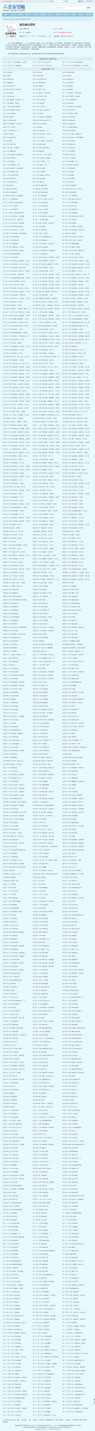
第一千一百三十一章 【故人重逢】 (12, 1360)
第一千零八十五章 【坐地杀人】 (71, 1305)
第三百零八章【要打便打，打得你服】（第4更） (46, 421)
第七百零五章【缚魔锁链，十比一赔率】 (73, 874)
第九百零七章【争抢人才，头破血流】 (43, 1103)
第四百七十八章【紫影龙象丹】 (11, 617)
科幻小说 (50, 14)
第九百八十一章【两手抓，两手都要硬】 (14, 1189)
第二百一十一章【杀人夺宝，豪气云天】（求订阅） (17, 312)
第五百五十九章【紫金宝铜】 (11, 709)
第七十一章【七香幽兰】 (69, 151)
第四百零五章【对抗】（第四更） (72, 531)
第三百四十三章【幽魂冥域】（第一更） (14, 463)
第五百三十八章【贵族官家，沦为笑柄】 (14, 685)
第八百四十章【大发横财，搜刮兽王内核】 (74, 1028)
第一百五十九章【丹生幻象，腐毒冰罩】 (73, 250)
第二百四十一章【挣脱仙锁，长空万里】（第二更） (17, 346)
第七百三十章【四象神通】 (10, 904)
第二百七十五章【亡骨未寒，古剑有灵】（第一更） (47, 384)
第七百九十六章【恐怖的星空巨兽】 (12, 980)
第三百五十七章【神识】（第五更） (72, 476)
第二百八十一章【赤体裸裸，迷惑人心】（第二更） (47, 391)
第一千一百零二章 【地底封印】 (41, 1326)
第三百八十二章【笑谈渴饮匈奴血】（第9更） (15, 507)
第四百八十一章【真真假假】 (11, 620)
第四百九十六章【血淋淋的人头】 (12, 637)
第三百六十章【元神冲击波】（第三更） (73, 480)
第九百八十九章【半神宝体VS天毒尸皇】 (74, 1196)
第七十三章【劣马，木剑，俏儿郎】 (42, 154)
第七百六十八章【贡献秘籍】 (70, 946)
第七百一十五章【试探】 (9, 887)
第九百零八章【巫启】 (69, 1100)
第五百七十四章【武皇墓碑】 (11, 726)
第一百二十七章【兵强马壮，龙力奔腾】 (14, 216)
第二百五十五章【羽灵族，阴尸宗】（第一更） (75, 360)
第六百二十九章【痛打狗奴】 (41, 788)
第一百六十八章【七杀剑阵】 (11, 257)
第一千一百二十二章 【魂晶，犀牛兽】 (13, 1350)
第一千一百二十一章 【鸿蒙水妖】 (72, 1346)
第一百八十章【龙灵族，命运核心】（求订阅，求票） (77, 274)
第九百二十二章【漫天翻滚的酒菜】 (42, 1120)
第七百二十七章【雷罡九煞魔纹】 (12, 901)
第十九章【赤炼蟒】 (8, 93)
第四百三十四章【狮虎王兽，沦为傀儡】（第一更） (47, 565)
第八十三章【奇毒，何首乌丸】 (71, 165)
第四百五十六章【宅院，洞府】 (71, 589)
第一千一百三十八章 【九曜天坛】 (12, 1367)
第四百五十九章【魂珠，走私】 (71, 593)
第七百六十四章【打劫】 (39, 942)
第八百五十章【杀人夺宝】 (10, 1041)
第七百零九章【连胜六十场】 (11, 880)
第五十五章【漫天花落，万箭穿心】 (42, 134)
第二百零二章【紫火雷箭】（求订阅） (13, 302)
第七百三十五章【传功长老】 (70, 908)
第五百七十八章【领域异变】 (41, 730)
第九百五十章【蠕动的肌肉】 (70, 1151)
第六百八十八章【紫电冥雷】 (11, 856)
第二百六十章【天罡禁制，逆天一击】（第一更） (46, 367)
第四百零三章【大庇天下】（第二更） (13, 531)
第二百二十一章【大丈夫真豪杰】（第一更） (45, 322)
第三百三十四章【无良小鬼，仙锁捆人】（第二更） (17, 452)
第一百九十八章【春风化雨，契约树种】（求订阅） (76, 295)
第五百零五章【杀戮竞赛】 (10, 648)
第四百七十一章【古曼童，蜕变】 (72, 606)
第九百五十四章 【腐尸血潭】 (11, 1158)
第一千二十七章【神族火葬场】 (41, 1240)
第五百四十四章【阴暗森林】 (11, 692)
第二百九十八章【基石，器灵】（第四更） (14, 411)
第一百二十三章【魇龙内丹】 (70, 209)
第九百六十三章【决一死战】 (11, 1168)
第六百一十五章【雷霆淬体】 (70, 771)
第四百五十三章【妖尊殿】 (70, 586)
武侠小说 (20, 14)
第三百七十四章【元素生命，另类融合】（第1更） (46, 497)
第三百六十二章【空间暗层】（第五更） (44, 483)
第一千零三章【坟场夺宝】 (40, 1213)
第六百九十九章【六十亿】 (70, 867)
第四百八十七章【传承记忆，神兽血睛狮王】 (15, 627)
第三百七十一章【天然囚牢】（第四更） (44, 493)
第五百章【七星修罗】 (39, 641)
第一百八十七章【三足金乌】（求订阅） (14, 284)
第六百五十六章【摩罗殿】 (40, 819)
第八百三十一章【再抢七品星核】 (72, 1017)
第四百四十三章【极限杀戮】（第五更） (44, 576)
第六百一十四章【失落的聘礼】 (41, 771)
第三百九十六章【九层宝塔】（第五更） (73, 521)
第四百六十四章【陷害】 (39, 600)
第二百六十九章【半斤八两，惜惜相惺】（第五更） (47, 377)
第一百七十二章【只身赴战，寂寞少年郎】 (14, 267)
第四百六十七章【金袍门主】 (41, 603)
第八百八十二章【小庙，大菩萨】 (12, 1072)
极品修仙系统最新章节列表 (23, 19)
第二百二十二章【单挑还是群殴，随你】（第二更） (76, 322)
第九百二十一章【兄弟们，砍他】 (12, 1120)
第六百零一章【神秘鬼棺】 (10, 757)
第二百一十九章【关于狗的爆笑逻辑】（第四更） (76, 319)
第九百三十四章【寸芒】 (39, 1134)
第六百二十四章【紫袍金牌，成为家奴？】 (74, 781)
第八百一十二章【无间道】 (40, 997)
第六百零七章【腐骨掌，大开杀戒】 (12, 764)
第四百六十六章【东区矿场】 (11, 603)
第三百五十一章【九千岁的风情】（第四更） (75, 469)
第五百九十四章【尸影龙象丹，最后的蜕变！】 (75, 747)
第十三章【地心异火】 (9, 86)
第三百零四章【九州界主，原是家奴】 (13, 418)
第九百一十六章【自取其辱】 (41, 1113)
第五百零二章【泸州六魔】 (10, 644)
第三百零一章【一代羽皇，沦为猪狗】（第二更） (16, 415)
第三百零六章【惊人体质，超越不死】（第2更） (76, 418)
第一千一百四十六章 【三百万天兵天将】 (74, 1374)
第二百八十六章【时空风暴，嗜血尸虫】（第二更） (17, 397)
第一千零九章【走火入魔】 (40, 1220)
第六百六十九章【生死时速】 (70, 832)
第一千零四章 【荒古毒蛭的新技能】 (72, 1213)
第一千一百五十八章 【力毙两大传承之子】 (74, 1387)
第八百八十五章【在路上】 (10, 1076)
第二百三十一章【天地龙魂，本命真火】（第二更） (76, 332)
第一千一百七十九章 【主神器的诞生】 (73, 62)
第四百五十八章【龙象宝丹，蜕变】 (42, 593)
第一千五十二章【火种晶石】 (70, 1268)
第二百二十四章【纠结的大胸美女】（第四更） (45, 326)
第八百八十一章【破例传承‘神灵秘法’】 (73, 1069)
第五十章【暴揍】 (37, 127)
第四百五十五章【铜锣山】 (40, 589)
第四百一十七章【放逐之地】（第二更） (73, 545)
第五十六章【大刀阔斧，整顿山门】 (72, 134)
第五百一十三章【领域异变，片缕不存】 (73, 654)
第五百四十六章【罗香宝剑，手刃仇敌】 (73, 692)
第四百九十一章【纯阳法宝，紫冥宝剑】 (44, 630)
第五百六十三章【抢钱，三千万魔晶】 (43, 713)
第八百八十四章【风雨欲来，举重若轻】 (73, 1072)
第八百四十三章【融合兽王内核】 (72, 1031)
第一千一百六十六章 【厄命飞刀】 (42, 1398)
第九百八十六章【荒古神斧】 (70, 1192)
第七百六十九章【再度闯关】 (11, 949)
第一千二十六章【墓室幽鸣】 (11, 1240)
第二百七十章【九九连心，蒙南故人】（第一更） (76, 377)
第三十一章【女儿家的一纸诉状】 (12, 106)
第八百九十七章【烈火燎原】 (11, 1089)
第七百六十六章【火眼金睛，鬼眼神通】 (14, 946)
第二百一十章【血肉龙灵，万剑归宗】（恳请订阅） (76, 308)
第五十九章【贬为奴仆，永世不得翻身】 (73, 137)
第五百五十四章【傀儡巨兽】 (41, 702)
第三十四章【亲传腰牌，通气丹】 (12, 110)
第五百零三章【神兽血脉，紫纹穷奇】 (43, 644)
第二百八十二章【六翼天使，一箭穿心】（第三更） (76, 391)
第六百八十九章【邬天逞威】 (41, 856)
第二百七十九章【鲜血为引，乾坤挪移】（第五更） (76, 387)
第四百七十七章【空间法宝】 (70, 613)
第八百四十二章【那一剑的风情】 (42, 1031)
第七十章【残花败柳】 (39, 151)
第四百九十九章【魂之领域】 (11, 641)
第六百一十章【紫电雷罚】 (10, 767)
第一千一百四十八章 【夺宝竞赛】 (42, 1377)
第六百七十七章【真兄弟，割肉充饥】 (43, 843)
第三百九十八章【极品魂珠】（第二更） (44, 524)
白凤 (30, 1420)
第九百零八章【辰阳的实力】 (70, 1103)
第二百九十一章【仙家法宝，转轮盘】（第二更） (76, 401)
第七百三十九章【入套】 (9, 915)
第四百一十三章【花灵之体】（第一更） (44, 541)
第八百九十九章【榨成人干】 (70, 1089)
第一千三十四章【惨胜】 (69, 1247)
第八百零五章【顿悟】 (9, 990)
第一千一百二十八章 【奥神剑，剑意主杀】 (14, 1357)
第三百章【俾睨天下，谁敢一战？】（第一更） (75, 411)
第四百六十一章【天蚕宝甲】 (41, 596)
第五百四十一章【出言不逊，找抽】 (12, 689)
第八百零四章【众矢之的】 (70, 987)
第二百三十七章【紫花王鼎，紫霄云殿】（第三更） (76, 339)
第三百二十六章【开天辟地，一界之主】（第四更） (47, 442)
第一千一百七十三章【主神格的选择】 (73, 1405)
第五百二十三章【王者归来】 (11, 668)
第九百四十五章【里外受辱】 (11, 1148)
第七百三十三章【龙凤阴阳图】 (11, 908)
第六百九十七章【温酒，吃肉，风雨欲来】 (14, 867)
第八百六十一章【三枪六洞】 (70, 1052)
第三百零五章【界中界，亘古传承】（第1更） (45, 418)
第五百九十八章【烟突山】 (10, 754)
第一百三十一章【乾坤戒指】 (41, 219)
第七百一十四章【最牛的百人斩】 (72, 884)
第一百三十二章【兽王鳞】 (70, 219)
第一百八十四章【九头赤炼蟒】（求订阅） (14, 281)
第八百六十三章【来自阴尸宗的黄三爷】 (44, 1055)
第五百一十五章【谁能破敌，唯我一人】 (44, 658)
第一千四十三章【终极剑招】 (70, 1257)
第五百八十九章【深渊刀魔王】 (11, 743)
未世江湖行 (24, 1420)
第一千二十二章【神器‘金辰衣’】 (71, 1233)
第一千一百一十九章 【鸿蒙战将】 (12, 1346)
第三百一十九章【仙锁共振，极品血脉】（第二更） (17, 435)
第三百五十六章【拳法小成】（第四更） (44, 476)
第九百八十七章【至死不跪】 (11, 1196)
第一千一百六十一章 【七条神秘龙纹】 (73, 1391)
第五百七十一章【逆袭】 (9, 723)
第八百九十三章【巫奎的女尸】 (71, 1083)
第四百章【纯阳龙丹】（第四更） (12, 528)
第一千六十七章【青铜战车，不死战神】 (73, 1285)
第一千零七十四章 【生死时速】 (11, 1295)
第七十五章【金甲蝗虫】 (9, 158)
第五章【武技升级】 (38, 75)
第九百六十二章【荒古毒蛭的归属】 (72, 1165)
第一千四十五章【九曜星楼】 (41, 1261)
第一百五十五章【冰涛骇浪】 (41, 247)
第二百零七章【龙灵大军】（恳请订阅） (73, 305)
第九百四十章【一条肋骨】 (40, 1141)
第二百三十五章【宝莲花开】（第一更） (14, 339)
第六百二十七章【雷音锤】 (70, 785)
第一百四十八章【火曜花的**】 (11, 240)
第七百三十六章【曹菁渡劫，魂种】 (12, 911)
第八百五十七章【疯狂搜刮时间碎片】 (43, 1048)
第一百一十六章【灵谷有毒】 (41, 202)
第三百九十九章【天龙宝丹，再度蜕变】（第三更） (76, 524)
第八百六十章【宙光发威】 (40, 1052)
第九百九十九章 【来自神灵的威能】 (13, 1209)
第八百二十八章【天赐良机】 (70, 1014)
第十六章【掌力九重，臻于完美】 (12, 89)
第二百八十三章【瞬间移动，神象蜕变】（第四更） (17, 394)
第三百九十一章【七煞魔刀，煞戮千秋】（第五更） (17, 517)
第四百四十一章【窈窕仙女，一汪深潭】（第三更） (76, 572)
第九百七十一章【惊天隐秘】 (70, 1175)
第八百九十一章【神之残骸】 (11, 1083)
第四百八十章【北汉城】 (69, 617)
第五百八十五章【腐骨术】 (70, 737)
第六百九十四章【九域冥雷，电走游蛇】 (14, 863)
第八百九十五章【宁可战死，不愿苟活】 (44, 1086)
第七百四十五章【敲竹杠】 (10, 922)
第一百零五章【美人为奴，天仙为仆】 (73, 189)
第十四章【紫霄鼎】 (38, 86)
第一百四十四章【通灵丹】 (70, 233)
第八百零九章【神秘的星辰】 (41, 993)
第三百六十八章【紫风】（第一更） (42, 490)
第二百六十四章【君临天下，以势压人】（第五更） (76, 370)
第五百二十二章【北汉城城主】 (71, 665)
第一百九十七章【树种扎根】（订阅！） (44, 295)
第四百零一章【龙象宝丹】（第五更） (43, 528)
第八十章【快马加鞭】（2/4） (71, 161)
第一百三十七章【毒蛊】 (39, 226)
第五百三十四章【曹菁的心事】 (71, 678)
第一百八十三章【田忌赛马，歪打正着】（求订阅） (76, 278)
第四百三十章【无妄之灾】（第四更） (13, 562)
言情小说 (28, 14)
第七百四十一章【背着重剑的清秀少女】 (73, 915)
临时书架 (88, 14)
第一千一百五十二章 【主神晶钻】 (72, 1381)
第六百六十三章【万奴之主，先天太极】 (73, 826)
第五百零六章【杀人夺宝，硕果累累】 (43, 648)
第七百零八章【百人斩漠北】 (70, 877)
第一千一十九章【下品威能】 (70, 1230)
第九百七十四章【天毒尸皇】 (70, 1178)
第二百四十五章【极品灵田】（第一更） (44, 350)
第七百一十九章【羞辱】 (39, 891)
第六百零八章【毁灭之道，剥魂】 (42, 764)
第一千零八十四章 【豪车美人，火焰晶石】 (44, 1305)
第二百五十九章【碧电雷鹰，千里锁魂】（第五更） (17, 367)
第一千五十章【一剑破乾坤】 (11, 1268)
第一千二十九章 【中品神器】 (11, 1244)
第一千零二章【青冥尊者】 (10, 1213)
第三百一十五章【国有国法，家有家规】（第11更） (76, 428)
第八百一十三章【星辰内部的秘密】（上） (74, 997)
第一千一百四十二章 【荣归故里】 (42, 1370)
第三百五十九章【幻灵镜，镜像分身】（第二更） (46, 480)
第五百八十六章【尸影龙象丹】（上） (13, 740)
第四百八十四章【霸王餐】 (10, 624)
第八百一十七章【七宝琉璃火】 (11, 1004)
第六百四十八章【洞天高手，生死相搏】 (73, 809)
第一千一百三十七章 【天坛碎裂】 (72, 1363)
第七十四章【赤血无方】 (69, 154)
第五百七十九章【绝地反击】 (70, 730)
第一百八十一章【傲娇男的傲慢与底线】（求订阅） (17, 278)
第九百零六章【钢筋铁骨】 (10, 1100)
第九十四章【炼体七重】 (9, 178)
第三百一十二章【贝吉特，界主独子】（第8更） (76, 425)
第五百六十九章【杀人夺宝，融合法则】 (44, 719)
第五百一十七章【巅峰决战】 (11, 661)
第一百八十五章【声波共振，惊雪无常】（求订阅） (47, 281)
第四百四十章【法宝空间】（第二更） (43, 572)
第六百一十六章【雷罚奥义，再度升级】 (14, 774)
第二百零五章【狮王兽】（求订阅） (12, 305)
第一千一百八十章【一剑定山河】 (42, 62)
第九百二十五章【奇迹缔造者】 (41, 1124)
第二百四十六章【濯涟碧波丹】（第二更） (74, 350)
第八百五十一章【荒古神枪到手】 (42, 1041)
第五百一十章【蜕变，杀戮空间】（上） (73, 651)
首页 (5, 14)
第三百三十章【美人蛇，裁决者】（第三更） (75, 445)
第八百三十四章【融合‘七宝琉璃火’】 (72, 1021)
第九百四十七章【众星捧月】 (70, 1148)
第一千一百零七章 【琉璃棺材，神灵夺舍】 (14, 1333)
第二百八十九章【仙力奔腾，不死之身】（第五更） (17, 401)
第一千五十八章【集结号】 (70, 1274)
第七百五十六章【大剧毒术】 (70, 932)
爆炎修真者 (6, 1422)
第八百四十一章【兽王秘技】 (11, 1031)
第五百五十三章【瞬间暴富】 (11, 702)
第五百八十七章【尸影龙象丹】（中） (43, 740)
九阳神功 (35, 1420)
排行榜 (73, 14)
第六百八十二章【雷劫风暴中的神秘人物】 (14, 850)
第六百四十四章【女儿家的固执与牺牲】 (44, 805)
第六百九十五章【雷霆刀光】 (41, 863)
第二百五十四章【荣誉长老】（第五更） (44, 360)
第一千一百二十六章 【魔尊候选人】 (43, 1353)
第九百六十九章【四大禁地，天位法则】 (14, 1175)
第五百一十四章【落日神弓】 (11, 658)
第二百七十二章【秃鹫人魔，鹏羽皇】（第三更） (46, 380)
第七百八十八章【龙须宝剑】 (41, 970)
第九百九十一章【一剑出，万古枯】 (42, 1199)
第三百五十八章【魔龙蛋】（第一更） (13, 480)
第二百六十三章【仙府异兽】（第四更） (44, 370)
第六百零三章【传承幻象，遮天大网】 (73, 757)
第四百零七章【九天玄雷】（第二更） (43, 534)
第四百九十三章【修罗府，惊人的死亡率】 (14, 634)
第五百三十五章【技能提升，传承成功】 (14, 682)
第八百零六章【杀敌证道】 (40, 990)
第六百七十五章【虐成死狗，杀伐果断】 (73, 839)
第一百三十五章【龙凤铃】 (70, 223)
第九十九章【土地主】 (69, 182)
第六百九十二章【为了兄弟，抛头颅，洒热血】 (45, 860)
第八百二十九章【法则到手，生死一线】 (14, 1017)
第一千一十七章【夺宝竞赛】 (11, 1230)
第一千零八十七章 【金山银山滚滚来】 (43, 1309)
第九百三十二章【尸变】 (69, 1131)
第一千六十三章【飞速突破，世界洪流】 (44, 1281)
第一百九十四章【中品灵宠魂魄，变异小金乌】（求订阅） (48, 291)
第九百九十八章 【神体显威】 (71, 1206)
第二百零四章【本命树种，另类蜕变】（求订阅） (76, 302)
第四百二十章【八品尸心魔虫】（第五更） (74, 548)
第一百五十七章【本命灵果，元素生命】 (14, 250)
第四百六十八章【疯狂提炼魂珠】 (72, 603)
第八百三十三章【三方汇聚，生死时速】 (44, 1021)
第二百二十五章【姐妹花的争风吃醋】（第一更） (76, 326)
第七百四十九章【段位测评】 (41, 925)
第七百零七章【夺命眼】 (39, 877)
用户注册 (89, 1)
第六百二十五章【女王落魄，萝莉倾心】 (14, 785)
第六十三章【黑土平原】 (9, 144)
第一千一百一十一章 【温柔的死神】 (43, 1336)
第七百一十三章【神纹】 (39, 884)
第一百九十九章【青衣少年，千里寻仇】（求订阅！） (17, 298)
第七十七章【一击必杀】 (69, 158)
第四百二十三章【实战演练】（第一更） (73, 552)
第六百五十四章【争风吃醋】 (70, 815)
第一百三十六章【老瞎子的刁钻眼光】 (13, 226)
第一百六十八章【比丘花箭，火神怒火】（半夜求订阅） (78, 260)
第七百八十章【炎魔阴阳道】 (70, 959)
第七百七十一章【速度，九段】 (71, 949)
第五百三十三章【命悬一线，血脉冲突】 (44, 678)
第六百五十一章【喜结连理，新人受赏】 (73, 812)
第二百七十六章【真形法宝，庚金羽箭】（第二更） (76, 384)
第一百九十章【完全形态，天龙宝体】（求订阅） (16, 288)
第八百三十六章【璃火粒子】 (41, 1024)
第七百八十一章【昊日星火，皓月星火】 (14, 963)
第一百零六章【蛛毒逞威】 (10, 192)
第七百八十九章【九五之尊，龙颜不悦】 (73, 970)
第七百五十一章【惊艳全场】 (11, 928)
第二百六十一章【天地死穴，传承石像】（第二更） (76, 367)
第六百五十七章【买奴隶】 (70, 819)
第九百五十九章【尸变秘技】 (70, 1161)
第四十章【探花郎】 (8, 117)
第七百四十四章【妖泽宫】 (70, 918)
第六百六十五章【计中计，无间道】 (42, 829)
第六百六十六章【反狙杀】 (70, 829)
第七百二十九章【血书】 (69, 901)
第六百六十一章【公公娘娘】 (11, 826)
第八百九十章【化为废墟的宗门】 (72, 1079)
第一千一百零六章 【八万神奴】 (71, 1329)
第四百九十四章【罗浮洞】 (40, 634)
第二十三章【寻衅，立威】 (40, 96)
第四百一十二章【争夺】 (9, 541)
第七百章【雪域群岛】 (9, 870)
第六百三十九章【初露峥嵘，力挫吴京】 (73, 798)
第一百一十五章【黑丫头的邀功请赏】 (13, 202)
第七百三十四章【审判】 (39, 908)
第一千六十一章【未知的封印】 (71, 1278)
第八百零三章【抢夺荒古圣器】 (41, 987)
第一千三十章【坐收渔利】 (40, 1244)
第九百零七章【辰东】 (39, 1100)
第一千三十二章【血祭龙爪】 (11, 1247)
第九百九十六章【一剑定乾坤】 (11, 1206)
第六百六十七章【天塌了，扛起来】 (12, 832)
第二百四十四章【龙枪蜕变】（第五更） (14, 350)
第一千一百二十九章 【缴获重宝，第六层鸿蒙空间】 (47, 1357)
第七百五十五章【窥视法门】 (41, 932)
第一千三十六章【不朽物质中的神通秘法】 (44, 1250)
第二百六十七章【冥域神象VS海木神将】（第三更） (77, 373)
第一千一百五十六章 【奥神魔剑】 (12, 1387)
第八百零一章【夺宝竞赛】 (70, 983)
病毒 (18, 1420)
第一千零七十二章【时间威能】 (41, 1292)
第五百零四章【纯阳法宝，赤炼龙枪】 (73, 644)
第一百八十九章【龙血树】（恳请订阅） (73, 284)
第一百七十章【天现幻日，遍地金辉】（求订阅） (46, 264)
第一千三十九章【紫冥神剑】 (41, 1254)
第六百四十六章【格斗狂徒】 (11, 809)
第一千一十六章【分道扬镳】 (70, 1226)
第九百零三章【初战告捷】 (10, 1096)
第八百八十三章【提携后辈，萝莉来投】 (44, 1072)
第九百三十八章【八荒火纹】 (70, 1137)
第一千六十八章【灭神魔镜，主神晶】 (13, 1288)
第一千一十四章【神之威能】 (11, 1226)
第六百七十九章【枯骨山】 (10, 846)
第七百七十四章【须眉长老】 (70, 952)
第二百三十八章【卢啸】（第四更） (12, 343)
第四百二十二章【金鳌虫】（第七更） (43, 552)
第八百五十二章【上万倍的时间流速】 (73, 1041)
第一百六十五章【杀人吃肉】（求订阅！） (74, 257)
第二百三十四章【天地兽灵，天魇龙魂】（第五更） (76, 336)
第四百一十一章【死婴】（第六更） (72, 538)
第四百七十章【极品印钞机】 (41, 606)
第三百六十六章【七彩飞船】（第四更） (73, 487)
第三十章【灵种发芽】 (69, 103)
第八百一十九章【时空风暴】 (70, 1004)
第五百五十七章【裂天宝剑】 (41, 706)
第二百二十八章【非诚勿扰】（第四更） (73, 329)
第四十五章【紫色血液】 (69, 120)
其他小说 (65, 14)
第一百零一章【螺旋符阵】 (40, 185)
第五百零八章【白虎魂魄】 (10, 651)
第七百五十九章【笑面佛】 (70, 935)
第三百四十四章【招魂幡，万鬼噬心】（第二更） (46, 463)
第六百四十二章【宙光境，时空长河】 (73, 802)
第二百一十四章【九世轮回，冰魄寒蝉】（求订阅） (17, 315)
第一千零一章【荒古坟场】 (70, 1209)
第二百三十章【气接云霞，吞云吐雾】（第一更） (46, 332)
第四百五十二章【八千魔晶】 (41, 586)
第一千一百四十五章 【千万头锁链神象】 (44, 1374)
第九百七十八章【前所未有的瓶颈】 (12, 1185)
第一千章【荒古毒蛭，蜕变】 (41, 1209)
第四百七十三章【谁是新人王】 (41, 610)
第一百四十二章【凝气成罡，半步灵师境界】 (15, 233)
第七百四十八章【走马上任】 (11, 925)
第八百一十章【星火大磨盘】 (70, 993)
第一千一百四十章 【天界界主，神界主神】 (74, 1367)
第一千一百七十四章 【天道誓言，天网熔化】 (15, 1408)
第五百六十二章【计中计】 (10, 713)
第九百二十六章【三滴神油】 (70, 1124)
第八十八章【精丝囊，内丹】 (11, 171)
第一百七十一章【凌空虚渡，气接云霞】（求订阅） (76, 264)
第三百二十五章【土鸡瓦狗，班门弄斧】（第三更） (17, 442)
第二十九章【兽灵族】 (39, 103)
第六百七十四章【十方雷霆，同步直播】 (44, 839)
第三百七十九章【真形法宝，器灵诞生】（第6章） (16, 504)
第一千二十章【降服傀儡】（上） (12, 1233)
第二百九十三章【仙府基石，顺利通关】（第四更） (47, 404)
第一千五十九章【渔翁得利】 (11, 1278)
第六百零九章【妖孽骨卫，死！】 (72, 764)
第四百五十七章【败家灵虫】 (11, 593)
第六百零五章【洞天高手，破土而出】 (43, 761)
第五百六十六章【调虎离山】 (41, 716)
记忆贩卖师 (68, 1420)
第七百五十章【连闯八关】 (70, 925)
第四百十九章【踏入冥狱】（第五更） (43, 582)
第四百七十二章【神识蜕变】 (11, 610)
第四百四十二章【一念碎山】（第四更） (14, 576)
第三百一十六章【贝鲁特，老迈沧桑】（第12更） (16, 432)
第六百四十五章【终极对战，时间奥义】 (73, 805)
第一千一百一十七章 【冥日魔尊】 (42, 1343)
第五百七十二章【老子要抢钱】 (41, 723)
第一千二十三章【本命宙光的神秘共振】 (14, 1237)
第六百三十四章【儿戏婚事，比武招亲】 (14, 795)
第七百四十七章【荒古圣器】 (70, 922)
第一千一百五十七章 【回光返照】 (42, 1387)
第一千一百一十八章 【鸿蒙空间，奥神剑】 (74, 1343)
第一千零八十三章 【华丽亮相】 (11, 1305)
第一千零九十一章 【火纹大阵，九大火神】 (74, 1312)
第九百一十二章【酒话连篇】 (11, 1110)
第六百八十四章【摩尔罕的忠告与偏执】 (73, 850)
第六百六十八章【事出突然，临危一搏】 (44, 832)
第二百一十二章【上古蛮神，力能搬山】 (44, 312)
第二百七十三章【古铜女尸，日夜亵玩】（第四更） (76, 380)
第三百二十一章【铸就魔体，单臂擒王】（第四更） (76, 435)
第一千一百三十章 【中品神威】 (71, 1357)
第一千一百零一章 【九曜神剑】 (11, 1326)
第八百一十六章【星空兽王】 (70, 1000)
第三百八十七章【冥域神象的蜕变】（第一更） (75, 511)
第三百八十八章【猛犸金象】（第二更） (14, 514)
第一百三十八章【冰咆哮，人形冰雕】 (73, 226)
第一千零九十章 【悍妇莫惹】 (41, 1312)
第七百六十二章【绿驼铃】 (70, 939)
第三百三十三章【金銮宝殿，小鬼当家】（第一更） (76, 449)
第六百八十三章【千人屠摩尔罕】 (42, 850)
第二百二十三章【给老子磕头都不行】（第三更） (16, 326)
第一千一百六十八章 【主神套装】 (12, 1401)
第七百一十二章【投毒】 (9, 884)
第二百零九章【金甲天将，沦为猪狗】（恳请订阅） (47, 308)
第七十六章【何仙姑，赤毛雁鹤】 (42, 158)
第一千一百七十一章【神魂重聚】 (12, 1405)
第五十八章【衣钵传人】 (39, 137)
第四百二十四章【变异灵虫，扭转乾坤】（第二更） (17, 555)
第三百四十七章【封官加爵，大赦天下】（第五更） (47, 466)
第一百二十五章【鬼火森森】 (41, 212)
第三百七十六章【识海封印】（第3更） (13, 500)
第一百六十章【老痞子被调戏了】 (12, 254)
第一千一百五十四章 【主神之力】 (42, 1384)
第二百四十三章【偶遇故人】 (70, 346)
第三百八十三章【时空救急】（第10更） (44, 507)
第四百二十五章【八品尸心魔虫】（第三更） (45, 555)
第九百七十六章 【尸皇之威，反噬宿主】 (44, 1182)
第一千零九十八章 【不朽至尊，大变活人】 (14, 1322)
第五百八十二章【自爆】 (69, 733)
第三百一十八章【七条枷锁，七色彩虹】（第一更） (76, 432)
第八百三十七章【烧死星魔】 (70, 1024)
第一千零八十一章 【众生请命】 (41, 1302)
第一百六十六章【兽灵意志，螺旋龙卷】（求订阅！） (17, 260)
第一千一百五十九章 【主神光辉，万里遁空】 (15, 1391)
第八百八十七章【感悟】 (69, 1076)
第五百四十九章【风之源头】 (70, 695)
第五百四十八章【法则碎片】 (41, 695)
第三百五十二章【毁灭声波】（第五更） (14, 473)
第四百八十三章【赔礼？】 (70, 620)
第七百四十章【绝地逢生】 (40, 915)
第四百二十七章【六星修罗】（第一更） (14, 558)
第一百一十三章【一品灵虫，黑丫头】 (43, 199)
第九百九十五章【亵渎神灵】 (70, 1202)
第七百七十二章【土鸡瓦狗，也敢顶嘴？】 (14, 952)
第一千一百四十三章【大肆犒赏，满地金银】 (75, 1370)
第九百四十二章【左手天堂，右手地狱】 (14, 1144)
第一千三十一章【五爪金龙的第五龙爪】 (73, 1244)
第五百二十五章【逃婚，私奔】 (71, 668)
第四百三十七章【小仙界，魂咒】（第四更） (45, 569)
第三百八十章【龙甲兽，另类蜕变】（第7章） (45, 504)
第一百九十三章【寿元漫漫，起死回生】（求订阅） (17, 291)
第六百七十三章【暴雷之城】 (11, 839)
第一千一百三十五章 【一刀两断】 (12, 1363)
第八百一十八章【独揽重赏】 (41, 1004)
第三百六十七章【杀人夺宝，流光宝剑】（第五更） (17, 490)
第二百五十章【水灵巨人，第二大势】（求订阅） (16, 356)
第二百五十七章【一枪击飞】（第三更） (44, 363)
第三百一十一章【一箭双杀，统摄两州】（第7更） (46, 425)
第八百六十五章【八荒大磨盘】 (11, 1059)
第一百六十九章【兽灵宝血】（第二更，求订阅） (16, 264)
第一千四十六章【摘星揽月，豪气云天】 (73, 1261)
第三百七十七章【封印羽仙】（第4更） (43, 500)
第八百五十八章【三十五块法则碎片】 (73, 1048)
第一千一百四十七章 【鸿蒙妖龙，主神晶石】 (15, 1377)
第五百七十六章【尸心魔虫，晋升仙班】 (73, 726)
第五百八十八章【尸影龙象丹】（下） (73, 740)
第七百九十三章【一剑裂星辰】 (11, 976)
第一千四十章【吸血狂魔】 (70, 1254)
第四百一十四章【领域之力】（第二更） (73, 541)
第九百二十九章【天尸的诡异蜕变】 (72, 1127)
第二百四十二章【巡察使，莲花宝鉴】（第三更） (46, 346)
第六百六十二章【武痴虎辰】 (41, 826)
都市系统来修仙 (49, 1420)
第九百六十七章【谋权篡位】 (41, 1172)
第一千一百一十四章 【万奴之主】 (42, 1339)
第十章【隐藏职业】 (8, 82)
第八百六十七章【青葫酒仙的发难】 (72, 1059)
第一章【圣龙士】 (8, 72)
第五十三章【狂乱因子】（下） (41, 130)
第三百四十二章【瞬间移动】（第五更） (73, 459)
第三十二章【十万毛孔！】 (40, 106)
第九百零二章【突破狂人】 (70, 1093)
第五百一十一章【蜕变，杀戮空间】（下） (14, 654)
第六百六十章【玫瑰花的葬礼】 (71, 822)
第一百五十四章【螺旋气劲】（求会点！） (14, 247)
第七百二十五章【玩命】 (39, 898)
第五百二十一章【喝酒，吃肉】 (41, 665)
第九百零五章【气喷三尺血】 (70, 1096)
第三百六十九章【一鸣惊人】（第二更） (73, 490)
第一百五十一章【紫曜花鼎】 (11, 243)
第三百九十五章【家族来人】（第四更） (44, 521)
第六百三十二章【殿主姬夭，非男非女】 (44, 791)
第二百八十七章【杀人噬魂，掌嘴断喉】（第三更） (47, 397)
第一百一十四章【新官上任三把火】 (72, 199)
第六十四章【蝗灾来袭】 (39, 144)
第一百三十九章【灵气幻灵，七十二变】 (14, 230)
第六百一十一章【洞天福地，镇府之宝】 (44, 767)
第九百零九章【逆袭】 (9, 1107)
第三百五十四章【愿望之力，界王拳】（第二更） (76, 473)
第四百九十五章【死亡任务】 (70, 634)
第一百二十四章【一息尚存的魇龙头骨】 (14, 212)
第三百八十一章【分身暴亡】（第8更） (73, 504)
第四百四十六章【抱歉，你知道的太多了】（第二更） (47, 579)
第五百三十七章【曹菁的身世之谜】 (72, 682)
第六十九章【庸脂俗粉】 (9, 151)
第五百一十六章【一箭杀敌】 (70, 658)
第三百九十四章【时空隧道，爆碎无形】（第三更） (17, 521)
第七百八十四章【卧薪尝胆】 (11, 966)
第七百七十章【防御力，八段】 (41, 949)
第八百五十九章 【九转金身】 (11, 1052)
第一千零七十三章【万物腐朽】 (71, 1292)
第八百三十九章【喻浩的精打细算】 (42, 1028)
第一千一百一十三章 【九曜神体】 (12, 1339)
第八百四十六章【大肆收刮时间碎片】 (73, 1035)
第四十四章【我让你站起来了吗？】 (42, 120)
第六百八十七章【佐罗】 (69, 853)
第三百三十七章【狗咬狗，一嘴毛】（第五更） (15, 456)
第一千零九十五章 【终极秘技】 (11, 1319)
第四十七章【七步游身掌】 (40, 123)
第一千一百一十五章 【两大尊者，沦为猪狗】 (75, 1339)
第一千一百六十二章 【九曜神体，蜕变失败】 (15, 1394)
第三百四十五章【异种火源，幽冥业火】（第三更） (76, 463)
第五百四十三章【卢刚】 (69, 689)
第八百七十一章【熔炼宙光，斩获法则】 (14, 1065)
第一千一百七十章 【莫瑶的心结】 (72, 1401)
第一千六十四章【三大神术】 (70, 1281)
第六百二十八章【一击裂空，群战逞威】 (14, 788)
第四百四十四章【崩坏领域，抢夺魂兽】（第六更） (76, 576)
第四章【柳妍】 (7, 75)
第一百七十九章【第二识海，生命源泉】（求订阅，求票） (48, 274)
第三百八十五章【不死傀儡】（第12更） (14, 511)
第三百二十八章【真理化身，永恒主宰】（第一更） (17, 445)
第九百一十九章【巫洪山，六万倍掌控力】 (44, 1117)
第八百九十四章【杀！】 (9, 1086)
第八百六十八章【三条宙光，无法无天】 (14, 1062)
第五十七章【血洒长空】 (9, 137)
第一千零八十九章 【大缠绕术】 (11, 1312)
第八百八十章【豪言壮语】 (40, 1069)
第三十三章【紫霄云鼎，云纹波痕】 (72, 106)
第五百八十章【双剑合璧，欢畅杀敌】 (13, 733)
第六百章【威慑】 (67, 754)
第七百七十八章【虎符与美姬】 (11, 959)
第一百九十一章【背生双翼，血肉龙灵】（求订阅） (47, 288)
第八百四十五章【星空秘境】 (41, 1035)
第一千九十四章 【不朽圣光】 (71, 1315)
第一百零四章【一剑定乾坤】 (41, 189)
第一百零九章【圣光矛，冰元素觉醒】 (13, 195)
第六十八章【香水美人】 (69, 147)
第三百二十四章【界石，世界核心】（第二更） (75, 439)
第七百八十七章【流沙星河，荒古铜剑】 (14, 970)
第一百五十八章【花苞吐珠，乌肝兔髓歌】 (44, 250)
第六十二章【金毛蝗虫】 (69, 141)
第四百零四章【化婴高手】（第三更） (43, 531)
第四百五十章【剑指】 (69, 582)
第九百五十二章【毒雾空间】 (41, 1154)
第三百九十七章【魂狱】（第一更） (12, 524)
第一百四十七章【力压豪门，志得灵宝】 (73, 236)
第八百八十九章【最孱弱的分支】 (42, 1079)
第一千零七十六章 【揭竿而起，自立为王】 (74, 1295)
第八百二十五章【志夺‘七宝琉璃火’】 (72, 1011)
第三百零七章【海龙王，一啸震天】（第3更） (15, 421)
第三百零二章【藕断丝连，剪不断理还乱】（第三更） (47, 415)
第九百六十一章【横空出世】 (41, 1165)
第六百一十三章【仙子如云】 (11, 771)
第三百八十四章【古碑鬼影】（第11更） (73, 507)
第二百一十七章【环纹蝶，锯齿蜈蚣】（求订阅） (16, 319)
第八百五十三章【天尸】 (9, 1045)
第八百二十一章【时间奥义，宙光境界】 (44, 1007)
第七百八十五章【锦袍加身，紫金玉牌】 (44, 966)
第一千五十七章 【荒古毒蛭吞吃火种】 (43, 1274)
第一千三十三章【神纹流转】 (41, 1247)
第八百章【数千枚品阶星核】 (41, 983)
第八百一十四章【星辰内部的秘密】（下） (14, 1000)
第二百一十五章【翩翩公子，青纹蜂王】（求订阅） (47, 315)
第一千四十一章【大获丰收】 (11, 1257)
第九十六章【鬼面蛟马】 (69, 178)
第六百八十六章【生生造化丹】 (41, 853)
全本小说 (80, 14)
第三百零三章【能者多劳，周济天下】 (73, 415)
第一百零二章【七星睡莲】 (70, 185)
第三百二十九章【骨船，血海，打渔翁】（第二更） (47, 445)
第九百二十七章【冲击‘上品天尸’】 (12, 1127)
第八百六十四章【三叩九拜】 (70, 1055)
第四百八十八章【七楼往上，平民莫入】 (44, 627)
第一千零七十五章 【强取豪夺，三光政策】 (44, 1295)
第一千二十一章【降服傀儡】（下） (42, 1233)
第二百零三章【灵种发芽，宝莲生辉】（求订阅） (46, 302)
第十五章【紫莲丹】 (68, 86)
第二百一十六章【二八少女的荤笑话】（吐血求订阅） (77, 315)
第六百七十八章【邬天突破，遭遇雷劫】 (73, 843)
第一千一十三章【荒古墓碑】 (70, 1223)
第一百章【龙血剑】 (8, 185)
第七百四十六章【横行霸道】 (41, 922)
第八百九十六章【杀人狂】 (70, 1086)
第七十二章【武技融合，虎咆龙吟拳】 (13, 154)
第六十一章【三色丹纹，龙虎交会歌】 (43, 141)
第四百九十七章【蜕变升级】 (41, 637)
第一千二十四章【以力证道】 (41, 1237)
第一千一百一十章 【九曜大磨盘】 (12, 1336)
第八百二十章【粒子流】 (9, 1007)
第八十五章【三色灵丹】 (39, 168)
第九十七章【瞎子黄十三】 (10, 182)
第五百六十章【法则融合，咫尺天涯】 (43, 709)
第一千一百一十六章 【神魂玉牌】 (12, 1343)
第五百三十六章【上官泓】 (40, 682)
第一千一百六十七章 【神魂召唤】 (72, 1398)
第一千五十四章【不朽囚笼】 (41, 1271)
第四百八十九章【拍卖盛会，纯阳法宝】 (73, 627)
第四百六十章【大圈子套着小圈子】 (12, 596)
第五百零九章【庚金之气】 (40, 651)
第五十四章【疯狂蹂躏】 (69, 130)
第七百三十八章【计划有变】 (70, 911)
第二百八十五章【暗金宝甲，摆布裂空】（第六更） (76, 394)
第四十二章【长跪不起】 (69, 117)
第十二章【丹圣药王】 (69, 82)
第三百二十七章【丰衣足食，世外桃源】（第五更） (76, 442)
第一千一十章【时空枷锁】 (70, 1220)
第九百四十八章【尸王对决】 (11, 1151)
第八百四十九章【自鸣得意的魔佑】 (72, 1038)
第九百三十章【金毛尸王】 (10, 1131)
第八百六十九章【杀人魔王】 (41, 1062)
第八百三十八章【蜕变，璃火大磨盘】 (13, 1028)
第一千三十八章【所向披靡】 (11, 1254)
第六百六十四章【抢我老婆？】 (11, 829)
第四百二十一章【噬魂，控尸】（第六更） (14, 552)
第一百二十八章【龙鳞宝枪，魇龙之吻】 (44, 216)
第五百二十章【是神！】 (9, 665)
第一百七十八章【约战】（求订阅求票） (14, 274)
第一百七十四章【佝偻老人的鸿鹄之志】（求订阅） (76, 267)
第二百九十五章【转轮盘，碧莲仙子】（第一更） (16, 408)
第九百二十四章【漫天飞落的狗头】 (12, 1124)
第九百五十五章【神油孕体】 (41, 1158)
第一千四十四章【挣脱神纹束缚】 (12, 1261)
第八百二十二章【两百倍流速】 (71, 1007)
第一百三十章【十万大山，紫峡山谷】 (13, 219)
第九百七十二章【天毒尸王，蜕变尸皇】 (14, 1178)
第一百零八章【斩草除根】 (70, 192)
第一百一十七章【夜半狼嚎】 (70, 202)
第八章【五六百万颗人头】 (40, 79)
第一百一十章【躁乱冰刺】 (40, 195)
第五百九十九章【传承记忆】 (41, 754)
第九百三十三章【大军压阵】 (11, 1134)
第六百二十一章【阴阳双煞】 (70, 778)
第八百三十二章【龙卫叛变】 (11, 1021)
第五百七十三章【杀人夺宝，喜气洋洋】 (73, 723)
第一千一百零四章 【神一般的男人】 (13, 1329)
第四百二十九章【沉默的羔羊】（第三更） (74, 558)
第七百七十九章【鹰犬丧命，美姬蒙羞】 (44, 959)
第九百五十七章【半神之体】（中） (12, 1161)
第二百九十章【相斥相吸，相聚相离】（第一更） (46, 401)
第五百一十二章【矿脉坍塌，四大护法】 (44, 654)
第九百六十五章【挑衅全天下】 (71, 1168)
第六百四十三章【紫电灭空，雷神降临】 (14, 805)
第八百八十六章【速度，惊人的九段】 (43, 1076)
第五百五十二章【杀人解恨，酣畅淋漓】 (73, 699)
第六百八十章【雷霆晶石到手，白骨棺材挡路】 (45, 846)
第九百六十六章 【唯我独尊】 (11, 1172)
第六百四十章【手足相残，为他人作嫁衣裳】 (15, 802)
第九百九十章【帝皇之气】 (10, 1199)
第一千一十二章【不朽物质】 (41, 1223)
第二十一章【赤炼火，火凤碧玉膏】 (72, 93)
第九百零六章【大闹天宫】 (10, 1103)
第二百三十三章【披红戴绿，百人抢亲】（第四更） (47, 336)
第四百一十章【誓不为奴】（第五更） (43, 538)
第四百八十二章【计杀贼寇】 (41, 620)
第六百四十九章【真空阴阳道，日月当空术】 (15, 812)
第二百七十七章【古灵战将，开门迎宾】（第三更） (17, 387)
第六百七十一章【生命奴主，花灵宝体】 (44, 836)
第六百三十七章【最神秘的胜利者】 (12, 798)
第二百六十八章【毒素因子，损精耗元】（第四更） (17, 377)
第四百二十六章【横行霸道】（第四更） (73, 555)
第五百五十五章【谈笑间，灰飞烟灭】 (73, 702)
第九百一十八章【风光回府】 (11, 1117)
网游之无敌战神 (59, 1420)
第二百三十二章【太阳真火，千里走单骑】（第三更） (17, 336)
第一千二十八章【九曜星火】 (70, 1240)
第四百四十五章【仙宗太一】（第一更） (14, 579)
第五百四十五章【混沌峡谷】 (41, 692)
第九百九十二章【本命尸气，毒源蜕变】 (73, 1199)
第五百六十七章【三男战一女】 (71, 716)
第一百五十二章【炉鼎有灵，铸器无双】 (44, 243)
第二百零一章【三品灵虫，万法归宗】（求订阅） (76, 298)
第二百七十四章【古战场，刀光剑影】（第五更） (16, 384)
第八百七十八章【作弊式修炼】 (71, 1065)
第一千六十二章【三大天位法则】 (12, 1281)
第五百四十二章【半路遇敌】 (41, 689)
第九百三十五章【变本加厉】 (70, 1134)
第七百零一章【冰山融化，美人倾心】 (43, 870)
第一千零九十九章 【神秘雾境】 (41, 1322)
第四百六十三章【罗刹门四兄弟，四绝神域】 (15, 600)
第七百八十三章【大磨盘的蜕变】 (72, 963)
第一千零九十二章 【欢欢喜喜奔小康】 (13, 1315)
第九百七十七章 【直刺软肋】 (71, 1182)
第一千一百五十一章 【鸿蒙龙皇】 (42, 1381)
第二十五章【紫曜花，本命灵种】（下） (14, 99)
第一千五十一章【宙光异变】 (41, 1268)
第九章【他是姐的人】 (69, 79)
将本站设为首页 (8, 1)
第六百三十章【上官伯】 (69, 788)
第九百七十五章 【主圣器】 (10, 1182)
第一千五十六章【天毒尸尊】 (11, 1274)
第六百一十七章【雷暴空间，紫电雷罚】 (44, 774)
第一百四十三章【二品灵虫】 (41, 233)
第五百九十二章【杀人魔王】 (11, 747)
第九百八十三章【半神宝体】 (70, 1189)
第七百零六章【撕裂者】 (9, 877)
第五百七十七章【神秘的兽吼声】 (12, 730)
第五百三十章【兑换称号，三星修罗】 (43, 675)
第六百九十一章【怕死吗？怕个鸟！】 (13, 860)
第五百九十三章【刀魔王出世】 (41, 747)
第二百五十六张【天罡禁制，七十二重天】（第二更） (17, 363)
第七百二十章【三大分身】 (70, 891)
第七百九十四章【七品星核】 (41, 976)
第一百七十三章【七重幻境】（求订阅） (44, 267)
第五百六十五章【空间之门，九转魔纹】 (14, 716)
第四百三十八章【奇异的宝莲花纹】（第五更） (75, 569)
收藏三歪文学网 (19, 1)
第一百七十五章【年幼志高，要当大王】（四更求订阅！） (19, 271)
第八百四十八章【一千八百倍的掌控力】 (44, 1038)
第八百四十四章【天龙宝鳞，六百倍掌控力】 (15, 1035)
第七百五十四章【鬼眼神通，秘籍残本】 (14, 932)
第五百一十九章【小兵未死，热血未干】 (73, 661)
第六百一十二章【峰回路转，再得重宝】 (73, 767)
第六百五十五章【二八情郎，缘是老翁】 (14, 819)
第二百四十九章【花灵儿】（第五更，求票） (75, 353)
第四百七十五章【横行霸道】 (11, 613)
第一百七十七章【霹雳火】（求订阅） (73, 271)
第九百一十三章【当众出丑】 (41, 1110)
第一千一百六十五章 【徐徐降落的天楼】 (14, 1398)
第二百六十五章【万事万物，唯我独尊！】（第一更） (17, 373)
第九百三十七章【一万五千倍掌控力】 (43, 1137)
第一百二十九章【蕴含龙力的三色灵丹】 (73, 216)
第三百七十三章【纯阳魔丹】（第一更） (14, 497)
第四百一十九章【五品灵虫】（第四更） (44, 548)
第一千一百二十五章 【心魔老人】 (12, 1353)
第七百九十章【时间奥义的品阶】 (12, 973)
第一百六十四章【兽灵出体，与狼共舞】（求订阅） (47, 257)
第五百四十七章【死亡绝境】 (11, 695)
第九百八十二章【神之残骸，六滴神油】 (44, 1189)
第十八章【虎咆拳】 (68, 89)
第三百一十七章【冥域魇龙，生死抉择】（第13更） (47, 432)
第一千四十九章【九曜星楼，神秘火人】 (73, 1264)
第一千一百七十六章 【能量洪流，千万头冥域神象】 (77, 65)
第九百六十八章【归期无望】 (70, 1172)
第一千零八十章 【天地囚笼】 (11, 1302)
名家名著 (58, 14)
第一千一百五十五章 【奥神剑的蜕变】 (73, 1384)
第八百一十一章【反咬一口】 (11, 997)
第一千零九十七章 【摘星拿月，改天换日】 (74, 1319)
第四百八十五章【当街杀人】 (41, 624)
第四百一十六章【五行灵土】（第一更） (44, 545)
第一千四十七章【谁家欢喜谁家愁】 (12, 1264)
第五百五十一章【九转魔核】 (41, 699)
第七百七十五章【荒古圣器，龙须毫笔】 (14, 956)
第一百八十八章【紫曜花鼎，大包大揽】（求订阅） (47, 284)
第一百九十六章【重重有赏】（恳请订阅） (14, 295)
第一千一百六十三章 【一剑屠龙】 (42, 1394)
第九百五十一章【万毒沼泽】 (11, 1154)
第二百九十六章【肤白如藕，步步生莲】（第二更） (47, 408)
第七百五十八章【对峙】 (39, 935)
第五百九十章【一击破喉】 (40, 743)
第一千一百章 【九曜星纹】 (70, 1322)
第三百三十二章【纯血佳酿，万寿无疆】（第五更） (47, 449)
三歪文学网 (13, 8)
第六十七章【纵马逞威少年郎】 (41, 147)
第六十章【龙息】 (8, 141)
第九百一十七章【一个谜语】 (70, 1113)
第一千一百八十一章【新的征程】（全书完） (15, 62)
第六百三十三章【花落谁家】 (70, 791)
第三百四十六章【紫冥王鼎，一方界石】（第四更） (17, 466)
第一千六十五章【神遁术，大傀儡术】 (13, 1285)
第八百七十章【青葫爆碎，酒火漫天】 (73, 1062)
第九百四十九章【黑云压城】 (41, 1151)
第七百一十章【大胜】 (39, 880)
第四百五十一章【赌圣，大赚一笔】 (12, 586)
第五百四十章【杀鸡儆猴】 (70, 685)
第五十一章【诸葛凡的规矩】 (70, 127)
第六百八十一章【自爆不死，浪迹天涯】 (73, 846)
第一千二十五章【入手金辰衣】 (71, 1237)
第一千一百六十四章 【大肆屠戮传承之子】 (74, 1394)
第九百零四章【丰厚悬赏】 (40, 1096)
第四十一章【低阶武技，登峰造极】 (42, 117)
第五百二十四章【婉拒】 (39, 668)
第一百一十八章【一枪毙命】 (11, 206)
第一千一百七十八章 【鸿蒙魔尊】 (12, 65)
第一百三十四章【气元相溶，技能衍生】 (44, 223)
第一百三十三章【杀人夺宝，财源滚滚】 (14, 223)
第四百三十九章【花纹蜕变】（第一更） (14, 572)
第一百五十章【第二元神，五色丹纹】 (73, 240)
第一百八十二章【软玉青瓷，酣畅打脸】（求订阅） (47, 278)
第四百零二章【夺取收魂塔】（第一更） (73, 528)
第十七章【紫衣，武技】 (39, 89)
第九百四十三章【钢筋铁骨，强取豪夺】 (44, 1144)
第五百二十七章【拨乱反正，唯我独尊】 (44, 671)
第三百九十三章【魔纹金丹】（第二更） (73, 517)
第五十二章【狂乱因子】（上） (11, 130)
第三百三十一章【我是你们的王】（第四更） (15, 449)
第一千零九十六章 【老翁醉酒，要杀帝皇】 (44, 1319)
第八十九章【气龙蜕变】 (39, 171)
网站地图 (78, 1425)
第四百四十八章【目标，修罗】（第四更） (14, 582)
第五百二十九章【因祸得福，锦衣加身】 (14, 675)
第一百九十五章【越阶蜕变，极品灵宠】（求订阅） (76, 291)
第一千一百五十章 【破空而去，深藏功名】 (14, 1381)
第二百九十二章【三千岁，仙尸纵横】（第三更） (16, 404)
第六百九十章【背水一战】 (70, 856)
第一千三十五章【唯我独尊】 (11, 1250)
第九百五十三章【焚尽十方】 (70, 1154)
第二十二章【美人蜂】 (9, 96)
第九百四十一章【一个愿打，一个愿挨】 (73, 1141)
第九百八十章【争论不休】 (70, 1185)
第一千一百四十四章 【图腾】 (11, 1374)
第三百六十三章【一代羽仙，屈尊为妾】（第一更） (76, 483)
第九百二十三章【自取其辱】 (70, 1120)
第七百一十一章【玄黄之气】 (70, 880)
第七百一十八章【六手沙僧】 (11, 891)
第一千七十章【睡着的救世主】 (71, 1288)
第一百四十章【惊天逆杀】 (40, 230)
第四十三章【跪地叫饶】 (9, 120)
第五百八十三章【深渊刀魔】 (11, 737)
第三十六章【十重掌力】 (69, 110)
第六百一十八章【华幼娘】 (70, 774)
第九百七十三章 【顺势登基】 (41, 1178)
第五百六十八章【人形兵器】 (11, 719)
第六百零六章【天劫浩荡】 (70, 761)
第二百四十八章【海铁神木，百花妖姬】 (44, 353)
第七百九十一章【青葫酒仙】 (41, 973)
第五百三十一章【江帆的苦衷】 (71, 675)
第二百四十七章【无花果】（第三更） (13, 353)
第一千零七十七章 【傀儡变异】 (11, 1298)
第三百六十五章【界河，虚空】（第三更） (44, 487)
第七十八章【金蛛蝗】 (9, 161)
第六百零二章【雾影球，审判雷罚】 (42, 757)
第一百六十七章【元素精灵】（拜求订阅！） (45, 260)
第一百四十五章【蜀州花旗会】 (11, 236)
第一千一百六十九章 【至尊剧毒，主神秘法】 (45, 1401)
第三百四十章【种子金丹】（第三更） (13, 459)
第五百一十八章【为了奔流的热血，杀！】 (44, 661)
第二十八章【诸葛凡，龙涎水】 (11, 103)
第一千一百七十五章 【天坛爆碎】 (42, 1408)
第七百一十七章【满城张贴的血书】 (72, 887)
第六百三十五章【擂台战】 (40, 795)
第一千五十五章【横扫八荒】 (70, 1271)
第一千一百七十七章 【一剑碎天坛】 (43, 65)
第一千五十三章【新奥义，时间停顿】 (13, 1271)
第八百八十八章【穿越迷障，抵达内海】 (14, 1079)
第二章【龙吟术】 (37, 72)
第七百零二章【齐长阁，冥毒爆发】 (72, 870)
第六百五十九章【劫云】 (39, 822)
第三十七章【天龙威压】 (9, 113)
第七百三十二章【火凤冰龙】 (70, 904)
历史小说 (35, 14)
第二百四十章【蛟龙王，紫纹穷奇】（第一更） (75, 343)
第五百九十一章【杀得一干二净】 (72, 743)
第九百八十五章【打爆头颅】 (41, 1192)
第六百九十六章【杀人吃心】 (70, 863)
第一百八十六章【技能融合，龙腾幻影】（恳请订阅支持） (78, 281)
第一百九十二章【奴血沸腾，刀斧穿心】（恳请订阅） (77, 288)
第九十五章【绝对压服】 (39, 178)
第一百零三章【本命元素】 (10, 189)
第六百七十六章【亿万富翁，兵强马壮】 (14, 843)
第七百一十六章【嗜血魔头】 (41, 887)
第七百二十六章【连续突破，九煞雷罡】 (73, 898)
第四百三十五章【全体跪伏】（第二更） (73, 565)
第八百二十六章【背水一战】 (11, 1014)
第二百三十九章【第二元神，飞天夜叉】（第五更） (47, 343)
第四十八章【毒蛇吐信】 (69, 123)
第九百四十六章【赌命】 (39, 1148)
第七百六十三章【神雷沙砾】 (11, 942)
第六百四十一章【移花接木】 (41, 802)
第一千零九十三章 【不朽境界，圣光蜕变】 (44, 1315)
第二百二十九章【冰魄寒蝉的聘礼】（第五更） (15, 332)
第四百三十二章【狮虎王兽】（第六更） (73, 562)
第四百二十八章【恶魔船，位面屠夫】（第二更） (46, 558)
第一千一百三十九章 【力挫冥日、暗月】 (44, 1367)
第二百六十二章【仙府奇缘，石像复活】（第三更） (17, 370)
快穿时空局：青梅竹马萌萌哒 (80, 1420)
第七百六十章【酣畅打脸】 (10, 939)
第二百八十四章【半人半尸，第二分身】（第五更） (47, 394)
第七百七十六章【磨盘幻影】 (41, 956)
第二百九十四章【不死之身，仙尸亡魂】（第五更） (76, 404)
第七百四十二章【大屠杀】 (10, 918)
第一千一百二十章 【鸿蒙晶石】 (41, 1346)
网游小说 (43, 14)
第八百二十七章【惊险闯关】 (41, 1014)
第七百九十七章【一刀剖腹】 (41, 980)
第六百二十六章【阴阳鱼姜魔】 (41, 785)
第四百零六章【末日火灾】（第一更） (13, 534)
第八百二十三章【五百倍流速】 (11, 1011)
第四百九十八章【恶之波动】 (70, 637)
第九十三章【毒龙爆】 (69, 175)
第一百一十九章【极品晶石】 (41, 206)
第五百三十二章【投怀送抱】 (11, 678)
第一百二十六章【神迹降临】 (70, 212)
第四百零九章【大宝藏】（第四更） (12, 538)
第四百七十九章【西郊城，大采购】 (42, 617)
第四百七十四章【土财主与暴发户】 (72, 610)
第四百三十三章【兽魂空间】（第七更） (14, 565)
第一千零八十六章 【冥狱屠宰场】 (12, 1309)
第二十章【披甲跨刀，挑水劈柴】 (42, 93)
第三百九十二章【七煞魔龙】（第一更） (44, 517)
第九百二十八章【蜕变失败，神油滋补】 (44, 1127)
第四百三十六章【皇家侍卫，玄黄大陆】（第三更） (17, 569)
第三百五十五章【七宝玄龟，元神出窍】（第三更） (17, 476)
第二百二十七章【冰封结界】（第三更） (44, 329)
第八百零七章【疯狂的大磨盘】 (71, 990)
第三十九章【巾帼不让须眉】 (70, 113)
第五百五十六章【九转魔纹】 (11, 706)
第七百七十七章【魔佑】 (69, 956)
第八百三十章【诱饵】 (39, 1017)
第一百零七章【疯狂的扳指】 (41, 192)
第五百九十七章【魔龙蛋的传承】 (72, 750)
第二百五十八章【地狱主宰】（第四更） (73, 363)
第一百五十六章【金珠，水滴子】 (72, 247)
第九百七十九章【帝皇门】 (40, 1185)
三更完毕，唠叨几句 (8, 134)
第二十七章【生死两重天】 (70, 99)
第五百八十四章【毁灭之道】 (41, 737)
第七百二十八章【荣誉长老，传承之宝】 (44, 901)
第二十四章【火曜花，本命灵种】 (72, 96)
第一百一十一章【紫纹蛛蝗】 (70, 195)
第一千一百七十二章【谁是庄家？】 (42, 1405)
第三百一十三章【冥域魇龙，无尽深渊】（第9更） (16, 428)
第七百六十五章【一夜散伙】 (70, 942)
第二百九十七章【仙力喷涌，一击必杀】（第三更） (76, 408)
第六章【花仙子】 (67, 75)
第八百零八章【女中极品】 (10, 993)
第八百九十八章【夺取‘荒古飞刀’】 (42, 1089)
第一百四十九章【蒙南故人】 (41, 240)
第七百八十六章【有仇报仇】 (70, 966)
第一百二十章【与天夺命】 (70, 206)
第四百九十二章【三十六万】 (70, 630)
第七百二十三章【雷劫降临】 (70, 894)
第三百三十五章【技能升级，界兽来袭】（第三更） (47, 452)
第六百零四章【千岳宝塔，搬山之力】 (13, 761)
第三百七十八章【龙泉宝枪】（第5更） (73, 500)
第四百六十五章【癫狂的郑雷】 (71, 600)
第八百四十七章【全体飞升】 (11, 1038)
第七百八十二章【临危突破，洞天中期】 (44, 963)
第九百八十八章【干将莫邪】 (41, 1196)
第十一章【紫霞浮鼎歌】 (39, 82)
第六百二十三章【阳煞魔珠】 (41, 781)
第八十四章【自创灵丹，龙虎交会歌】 (13, 168)
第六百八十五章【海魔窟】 (10, 853)
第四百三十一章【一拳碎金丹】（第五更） (44, 562)
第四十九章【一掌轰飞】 (9, 127)
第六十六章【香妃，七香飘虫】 (11, 147)
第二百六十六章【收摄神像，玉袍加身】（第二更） (47, 373)
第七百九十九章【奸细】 (9, 983)
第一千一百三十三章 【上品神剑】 (42, 1360)
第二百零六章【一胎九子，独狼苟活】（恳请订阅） (47, 305)
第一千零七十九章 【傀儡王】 (71, 1298)
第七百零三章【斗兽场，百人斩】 (12, 874)
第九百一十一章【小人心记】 (70, 1107)
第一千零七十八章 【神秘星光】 (41, 1298)
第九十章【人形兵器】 (69, 171)
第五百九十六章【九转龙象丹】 (41, 750)
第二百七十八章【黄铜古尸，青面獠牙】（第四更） (47, 387)
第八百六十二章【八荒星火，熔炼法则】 (14, 1055)
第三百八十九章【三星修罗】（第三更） (44, 514)
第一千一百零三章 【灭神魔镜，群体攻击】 (74, 1326)
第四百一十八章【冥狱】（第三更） (12, 548)
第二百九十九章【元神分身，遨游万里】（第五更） (47, 411)
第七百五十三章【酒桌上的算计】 (72, 928)
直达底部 (62, 32)
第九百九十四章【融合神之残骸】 (42, 1202)
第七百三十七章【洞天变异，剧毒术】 (43, 911)
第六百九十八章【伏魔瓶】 (40, 867)
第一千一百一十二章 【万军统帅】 (72, 1336)
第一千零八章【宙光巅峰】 (10, 1220)
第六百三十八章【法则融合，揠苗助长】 (44, 798)
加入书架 (68, 32)
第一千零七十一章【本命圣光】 (11, 1292)
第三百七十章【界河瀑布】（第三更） (13, 493)
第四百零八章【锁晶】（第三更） (72, 534)
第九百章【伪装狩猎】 (9, 1093)
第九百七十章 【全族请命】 (40, 1175)
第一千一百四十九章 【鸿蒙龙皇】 (72, 1377)
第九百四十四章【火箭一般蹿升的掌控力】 (74, 1144)
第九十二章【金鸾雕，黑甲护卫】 (42, 175)
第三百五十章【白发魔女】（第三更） (43, 469)
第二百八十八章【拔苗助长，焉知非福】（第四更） (76, 397)
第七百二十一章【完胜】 (9, 894)
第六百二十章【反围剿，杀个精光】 (42, 778)
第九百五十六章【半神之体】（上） (72, 1158)
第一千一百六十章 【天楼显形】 (41, 1391)
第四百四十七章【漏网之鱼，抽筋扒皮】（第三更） (76, 579)
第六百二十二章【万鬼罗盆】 (11, 781)
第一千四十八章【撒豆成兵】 (41, 1264)
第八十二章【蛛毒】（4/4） (40, 165)
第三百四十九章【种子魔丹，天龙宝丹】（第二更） (17, 469)
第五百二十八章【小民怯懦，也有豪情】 (73, 671)
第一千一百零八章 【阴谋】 (40, 1333)
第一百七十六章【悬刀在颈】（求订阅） (44, 271)
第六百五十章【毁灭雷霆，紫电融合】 (43, 812)
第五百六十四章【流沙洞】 (70, 713)
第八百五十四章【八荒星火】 (41, 1045)
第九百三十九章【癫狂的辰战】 (11, 1141)
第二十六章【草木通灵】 (39, 99)
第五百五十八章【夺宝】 (69, 706)
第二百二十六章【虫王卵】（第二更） (13, 329)
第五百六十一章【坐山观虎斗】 (71, 709)
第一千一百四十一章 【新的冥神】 (12, 1370)
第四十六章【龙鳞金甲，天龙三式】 (12, 123)
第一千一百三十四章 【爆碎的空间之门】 (74, 1360)
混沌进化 (41, 1420)
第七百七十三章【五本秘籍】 (41, 952)
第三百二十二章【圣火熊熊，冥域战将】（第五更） (17, 439)
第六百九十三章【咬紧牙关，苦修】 (72, 860)
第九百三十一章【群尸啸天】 (41, 1131)
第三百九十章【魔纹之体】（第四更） (73, 514)
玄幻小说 (13, 14)
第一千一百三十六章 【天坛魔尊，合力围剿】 (45, 1363)
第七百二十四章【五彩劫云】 (11, 898)
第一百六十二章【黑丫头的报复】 (72, 254)
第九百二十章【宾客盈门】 (70, 1117)
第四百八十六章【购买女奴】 (70, 624)
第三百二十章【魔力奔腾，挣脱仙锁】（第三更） (46, 435)
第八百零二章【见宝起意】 (10, 987)
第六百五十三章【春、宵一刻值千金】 (43, 815)
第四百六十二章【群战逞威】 (70, 596)
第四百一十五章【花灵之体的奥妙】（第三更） (15, 545)
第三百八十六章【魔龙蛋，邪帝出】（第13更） (45, 511)
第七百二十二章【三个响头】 (41, 894)
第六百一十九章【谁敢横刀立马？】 (12, 778)
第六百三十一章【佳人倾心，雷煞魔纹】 (14, 791)
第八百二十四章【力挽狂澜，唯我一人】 (44, 1011)
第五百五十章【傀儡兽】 (9, 699)
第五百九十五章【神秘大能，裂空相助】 (14, 750)
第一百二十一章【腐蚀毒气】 (11, 209)
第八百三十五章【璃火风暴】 (11, 1024)
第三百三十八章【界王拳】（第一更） (43, 456)
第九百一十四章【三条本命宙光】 (72, 1110)
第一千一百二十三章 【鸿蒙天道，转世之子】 (45, 1350)
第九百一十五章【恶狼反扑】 (11, 1113)
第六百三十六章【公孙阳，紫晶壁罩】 (73, 795)
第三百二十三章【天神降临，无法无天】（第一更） (47, 439)
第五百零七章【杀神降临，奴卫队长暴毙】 (74, 648)
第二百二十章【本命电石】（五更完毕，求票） (15, 322)
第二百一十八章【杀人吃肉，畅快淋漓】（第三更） (47, 319)
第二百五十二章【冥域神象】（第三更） (73, 356)
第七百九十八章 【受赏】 (69, 980)
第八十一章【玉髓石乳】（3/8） (12, 165)
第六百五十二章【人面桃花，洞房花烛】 (14, 815)
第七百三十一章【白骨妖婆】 (41, 904)
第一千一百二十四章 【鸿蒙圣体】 (72, 1350)
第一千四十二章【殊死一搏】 (41, 1257)
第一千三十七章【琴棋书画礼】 (71, 1250)
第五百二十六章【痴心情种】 (11, 671)
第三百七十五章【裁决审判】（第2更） (73, 497)
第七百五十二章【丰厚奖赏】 (41, 928)
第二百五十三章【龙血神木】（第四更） (14, 360)
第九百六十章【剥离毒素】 (10, 1165)
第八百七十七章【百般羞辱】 (41, 1065)
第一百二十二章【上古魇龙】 (41, 209)
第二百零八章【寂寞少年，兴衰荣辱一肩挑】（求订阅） (18, 308)
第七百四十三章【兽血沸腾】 (41, 918)
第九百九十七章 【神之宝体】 (41, 1206)
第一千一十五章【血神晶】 (40, 1226)
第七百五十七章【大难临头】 (11, 935)
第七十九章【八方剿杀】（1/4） (41, 161)
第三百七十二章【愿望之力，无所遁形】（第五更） (76, 493)
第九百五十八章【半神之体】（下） (42, 1161)
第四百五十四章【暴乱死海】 (11, 589)
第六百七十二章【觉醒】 (69, 836)
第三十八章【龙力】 (38, 113)
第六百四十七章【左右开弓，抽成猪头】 (44, 809)
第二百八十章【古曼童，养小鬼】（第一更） (15, 391)
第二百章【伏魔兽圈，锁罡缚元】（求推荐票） (45, 298)
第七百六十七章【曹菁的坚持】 (41, 946)
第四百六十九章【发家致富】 (11, 606)
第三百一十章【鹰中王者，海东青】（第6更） (15, 425)
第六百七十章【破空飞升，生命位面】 (13, 836)
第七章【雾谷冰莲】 (8, 79)
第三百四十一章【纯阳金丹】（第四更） (44, 459)
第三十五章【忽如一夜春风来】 (41, 110)
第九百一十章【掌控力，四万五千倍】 (43, 1107)
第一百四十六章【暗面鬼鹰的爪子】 (42, 236)
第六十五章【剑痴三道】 (69, 144)
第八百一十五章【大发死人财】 (41, 1000)
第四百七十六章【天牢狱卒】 (41, 613)
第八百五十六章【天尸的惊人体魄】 (12, 1048)
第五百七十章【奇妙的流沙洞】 (71, 719)
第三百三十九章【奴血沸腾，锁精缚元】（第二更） (76, 456)
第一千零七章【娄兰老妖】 (70, 1216)
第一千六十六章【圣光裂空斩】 (41, 1285)
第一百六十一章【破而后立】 (41, 254)
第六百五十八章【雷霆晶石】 (11, 822)
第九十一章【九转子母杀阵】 (11, 175)
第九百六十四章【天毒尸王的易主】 (42, 1168)
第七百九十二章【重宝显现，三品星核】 (73, 973)
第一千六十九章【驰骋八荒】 (41, 1288)
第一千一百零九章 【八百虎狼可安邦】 (73, 1333)
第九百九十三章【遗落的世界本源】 (12, 1202)
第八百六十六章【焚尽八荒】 (41, 1059)
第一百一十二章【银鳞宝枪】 (11, 199)
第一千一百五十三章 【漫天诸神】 (12, 1384)
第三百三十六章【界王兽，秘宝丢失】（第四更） (76, 452)
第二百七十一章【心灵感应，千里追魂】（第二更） (17, 380)
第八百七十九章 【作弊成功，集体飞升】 (14, 1069)
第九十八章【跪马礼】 (39, 182)
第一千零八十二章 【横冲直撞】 (71, 1302)
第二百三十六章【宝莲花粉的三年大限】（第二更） (47, 339)
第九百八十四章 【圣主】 (10, 1192)
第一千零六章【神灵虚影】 (40, 1216)
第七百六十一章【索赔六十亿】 (41, 939)
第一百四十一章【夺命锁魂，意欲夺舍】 (73, 230)
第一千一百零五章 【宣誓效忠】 (41, 1329)
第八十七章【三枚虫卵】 (69, 168)
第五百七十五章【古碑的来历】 (41, 726)
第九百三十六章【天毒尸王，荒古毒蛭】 (14, 1137)
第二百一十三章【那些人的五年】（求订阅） (75, 312)
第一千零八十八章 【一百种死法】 (72, 1309)
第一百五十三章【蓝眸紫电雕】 (71, 243)
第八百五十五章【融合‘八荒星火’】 (72, 1045)
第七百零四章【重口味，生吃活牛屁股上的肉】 (45, 874)
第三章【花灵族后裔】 (69, 72)
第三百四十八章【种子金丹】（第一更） (73, 466)
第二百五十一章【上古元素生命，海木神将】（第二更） (48, 356)
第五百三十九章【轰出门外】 (41, 685)
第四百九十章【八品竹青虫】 (11, 630)
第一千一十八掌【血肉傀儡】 (41, 1230)
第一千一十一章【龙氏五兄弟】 (11, 1223)
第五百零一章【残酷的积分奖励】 (72, 641)
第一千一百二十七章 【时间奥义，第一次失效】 (75, 1353)
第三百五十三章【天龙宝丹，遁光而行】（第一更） (47, 473)
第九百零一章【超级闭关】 (40, 1093)
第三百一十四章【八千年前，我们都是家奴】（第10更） (48, 428)
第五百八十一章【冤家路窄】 (41, 733)
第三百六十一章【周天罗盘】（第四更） (14, 483)
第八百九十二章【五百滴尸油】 (41, 1083)
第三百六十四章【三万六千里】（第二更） (14, 487)
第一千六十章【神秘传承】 (40, 1278)
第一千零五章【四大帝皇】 (10, 1216)
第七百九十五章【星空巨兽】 (70, 976)
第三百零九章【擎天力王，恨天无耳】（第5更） (76, 421)
